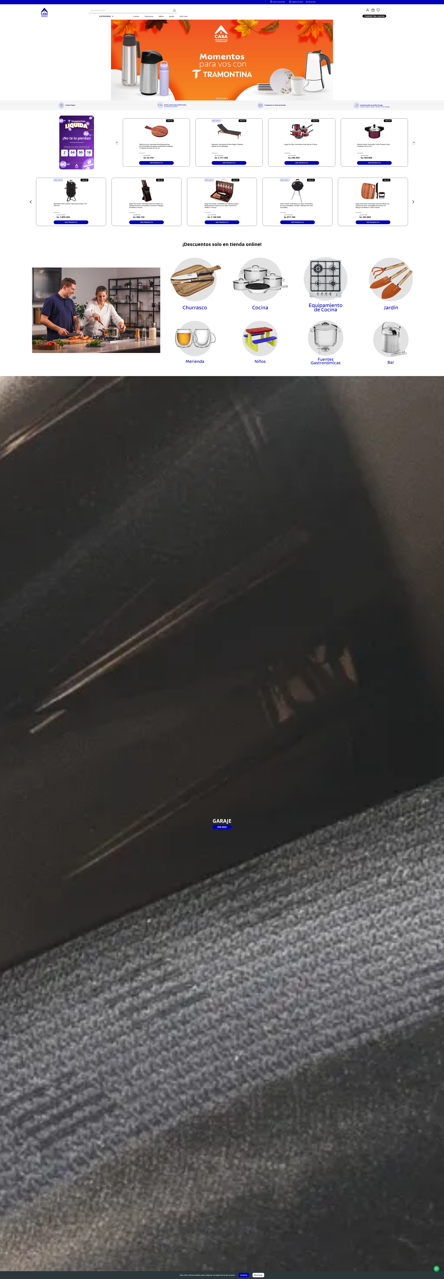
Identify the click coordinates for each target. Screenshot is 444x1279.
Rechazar (258, 1275)
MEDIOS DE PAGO (297, 2)
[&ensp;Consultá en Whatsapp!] (436, 1268)
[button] (216, 98)
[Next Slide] (413, 142)
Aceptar (243, 1275)
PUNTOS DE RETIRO (279, 2)
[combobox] (133, 10)
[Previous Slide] (117, 142)
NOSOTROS (312, 2)
